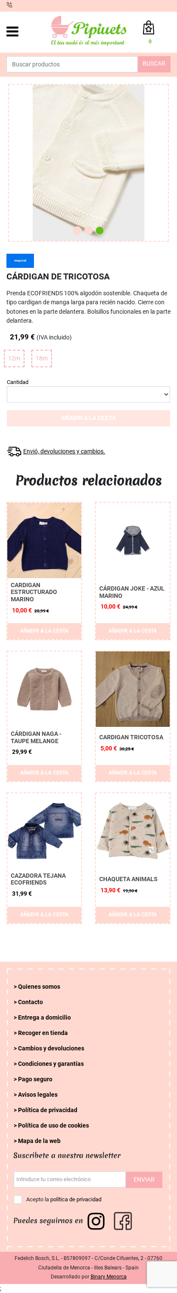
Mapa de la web (39, 1141)
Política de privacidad (47, 1110)
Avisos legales (38, 1094)
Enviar (144, 1179)
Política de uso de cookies (53, 1125)
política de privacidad (75, 1199)
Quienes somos (39, 986)
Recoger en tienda (43, 1033)
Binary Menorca (109, 1277)
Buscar (154, 63)
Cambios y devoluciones (51, 1048)
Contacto (30, 1002)
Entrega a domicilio (44, 1017)
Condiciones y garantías (51, 1064)
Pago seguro (35, 1079)
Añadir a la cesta (88, 418)
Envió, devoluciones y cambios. (64, 451)
